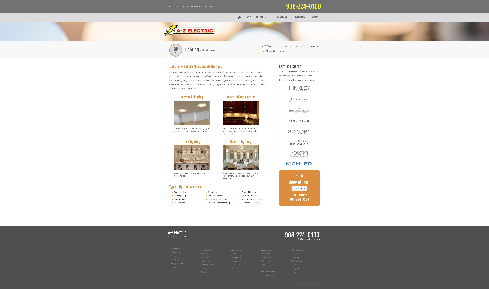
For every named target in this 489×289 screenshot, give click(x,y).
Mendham (204, 275)
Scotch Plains (236, 272)
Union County (235, 250)
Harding (204, 268)
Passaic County (298, 250)
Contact (314, 17)
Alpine (295, 264)
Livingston (266, 257)
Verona (264, 264)
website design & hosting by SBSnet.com (309, 284)
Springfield (235, 264)
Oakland (296, 272)
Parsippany (205, 257)
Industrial (300, 17)
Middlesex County (268, 275)
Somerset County (268, 271)
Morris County (205, 250)
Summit (234, 253)
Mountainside (236, 261)
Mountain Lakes (207, 264)
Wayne (295, 253)
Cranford (234, 275)
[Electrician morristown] (239, 17)
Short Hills (266, 253)
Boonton (204, 253)
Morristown (205, 261)
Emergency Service (177, 263)
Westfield (235, 268)
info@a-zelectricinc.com (308, 239)
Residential (261, 17)
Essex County (266, 250)
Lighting (173, 256)
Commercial (281, 17)
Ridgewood (297, 268)
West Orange (267, 261)
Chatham (204, 272)
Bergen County (297, 261)
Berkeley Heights (238, 257)
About (248, 17)
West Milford (298, 257)
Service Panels (175, 252)
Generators (174, 259)
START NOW (299, 188)
